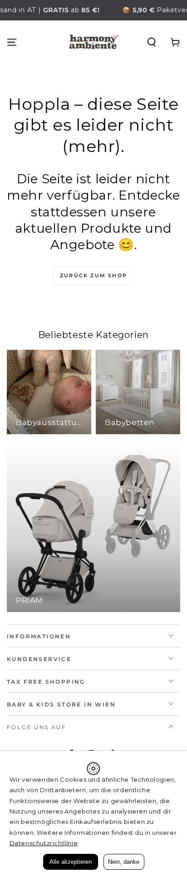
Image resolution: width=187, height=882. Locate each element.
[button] (151, 42)
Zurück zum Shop (93, 275)
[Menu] (12, 42)
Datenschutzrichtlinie (44, 843)
